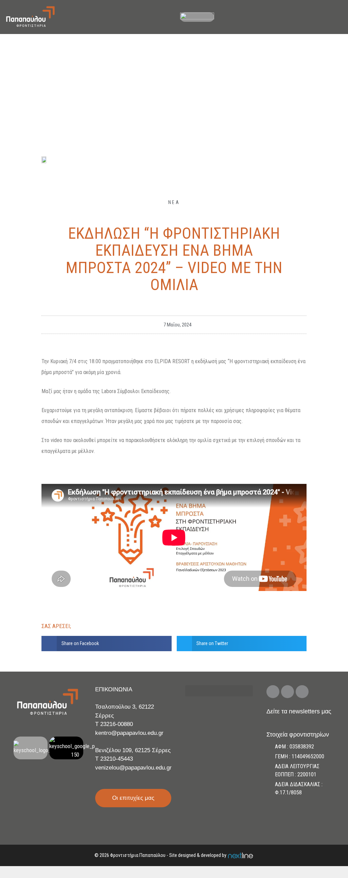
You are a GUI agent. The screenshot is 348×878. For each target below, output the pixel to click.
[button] (106, 643)
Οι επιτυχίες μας (133, 798)
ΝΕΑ (174, 202)
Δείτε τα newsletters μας (298, 711)
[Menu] (339, 17)
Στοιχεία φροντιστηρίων (297, 734)
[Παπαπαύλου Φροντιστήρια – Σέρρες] (30, 17)
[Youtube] (302, 691)
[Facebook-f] (272, 691)
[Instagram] (287, 691)
